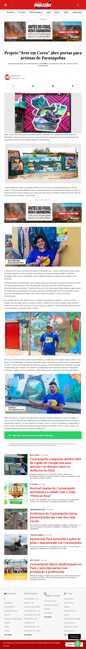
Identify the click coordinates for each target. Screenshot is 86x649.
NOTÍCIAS (21, 12)
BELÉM (57, 12)
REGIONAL (10, 12)
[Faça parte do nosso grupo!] (77, 643)
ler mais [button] (6, 646)
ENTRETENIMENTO (35, 12)
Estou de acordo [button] (74, 644)
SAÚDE (66, 12)
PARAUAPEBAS (78, 12)
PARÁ (49, 12)
